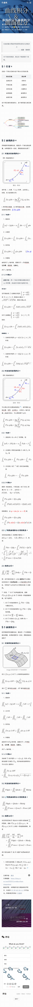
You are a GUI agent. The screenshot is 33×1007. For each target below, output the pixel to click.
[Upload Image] (13, 984)
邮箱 (5, 959)
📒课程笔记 (16, 27)
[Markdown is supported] (5, 984)
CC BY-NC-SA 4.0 (17, 890)
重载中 (16, 999)
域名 (5, 964)
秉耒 (12, 875)
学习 (8, 27)
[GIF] (10, 984)
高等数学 (26, 27)
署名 (5, 955)
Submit (26, 987)
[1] (20, 406)
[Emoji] (8, 984)
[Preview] (15, 984)
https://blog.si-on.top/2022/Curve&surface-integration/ (13, 881)
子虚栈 (19, 893)
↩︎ (27, 868)
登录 (19, 987)
